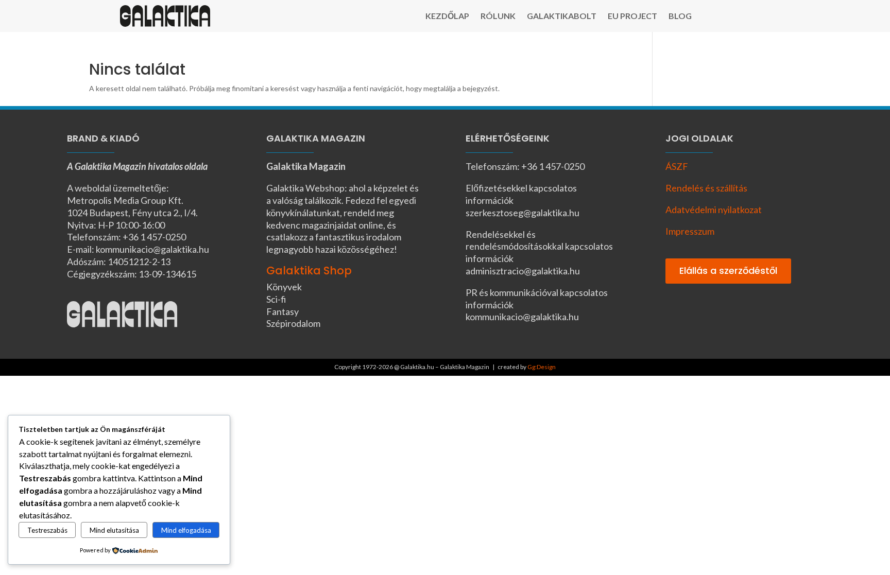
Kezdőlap (447, 16)
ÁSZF (676, 166)
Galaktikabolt (561, 16)
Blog (680, 16)
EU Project (632, 16)
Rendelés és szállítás (706, 188)
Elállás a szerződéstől (728, 270)
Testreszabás (47, 530)
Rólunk (498, 16)
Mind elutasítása (114, 530)
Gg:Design (541, 367)
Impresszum (689, 231)
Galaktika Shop (309, 270)
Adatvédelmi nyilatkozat (713, 209)
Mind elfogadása (186, 530)
